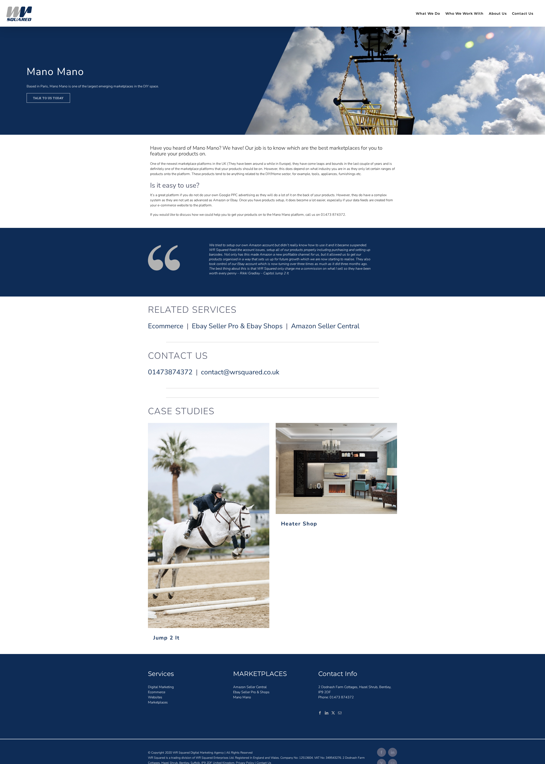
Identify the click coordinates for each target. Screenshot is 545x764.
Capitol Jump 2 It (276, 273)
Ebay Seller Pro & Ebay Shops (237, 326)
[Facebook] (320, 713)
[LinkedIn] (326, 713)
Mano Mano (242, 697)
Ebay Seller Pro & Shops (251, 692)
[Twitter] (333, 713)
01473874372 (170, 372)
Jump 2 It (208, 525)
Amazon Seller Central (325, 326)
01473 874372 (342, 697)
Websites (155, 697)
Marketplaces (158, 702)
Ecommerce (165, 326)
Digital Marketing (161, 687)
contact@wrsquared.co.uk (240, 372)
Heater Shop (336, 468)
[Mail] (339, 713)
